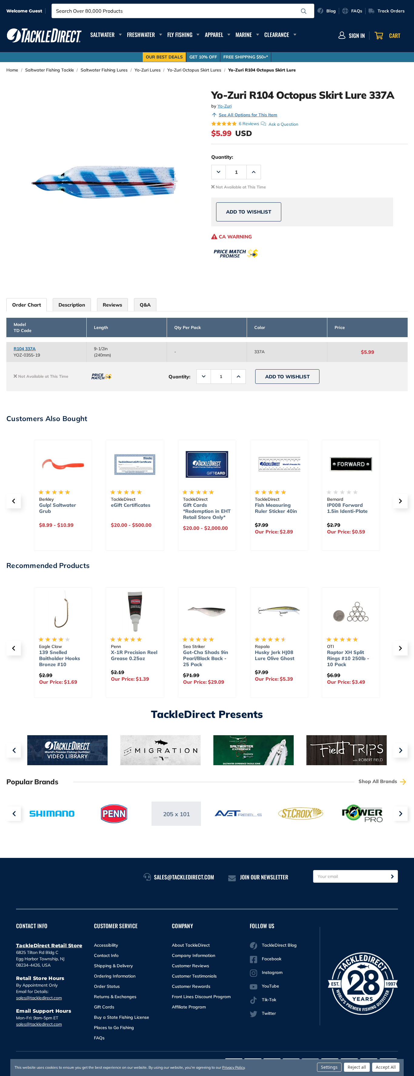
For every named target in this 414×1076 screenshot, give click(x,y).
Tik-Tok (269, 999)
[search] (303, 11)
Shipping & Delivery (113, 965)
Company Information (193, 955)
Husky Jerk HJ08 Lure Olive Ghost (274, 655)
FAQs (99, 1038)
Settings (329, 1067)
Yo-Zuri (225, 106)
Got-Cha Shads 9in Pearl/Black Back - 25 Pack (205, 658)
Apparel (214, 34)
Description (71, 305)
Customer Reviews (190, 965)
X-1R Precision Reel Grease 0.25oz (134, 655)
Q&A (145, 305)
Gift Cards (104, 1007)
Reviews (112, 305)
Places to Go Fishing (114, 1027)
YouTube (270, 986)
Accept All (386, 1067)
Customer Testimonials (194, 976)
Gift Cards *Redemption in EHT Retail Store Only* (207, 511)
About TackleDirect (191, 945)
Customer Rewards (191, 986)
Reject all (357, 1067)
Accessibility (106, 945)
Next (400, 750)
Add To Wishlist (248, 212)
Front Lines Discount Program (201, 996)
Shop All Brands (379, 781)
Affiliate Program (189, 1007)
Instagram (272, 972)
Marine (243, 34)
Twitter (269, 1013)
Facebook (271, 958)
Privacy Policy (233, 1067)
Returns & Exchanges (115, 996)
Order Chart (26, 305)
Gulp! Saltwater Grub (57, 508)
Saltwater (102, 34)
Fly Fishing (179, 34)
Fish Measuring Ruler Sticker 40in (276, 508)
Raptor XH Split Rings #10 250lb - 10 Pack (348, 658)
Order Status (107, 986)
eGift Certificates (130, 505)
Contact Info (106, 955)
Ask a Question (283, 124)
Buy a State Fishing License (121, 1017)
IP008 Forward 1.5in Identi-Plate (347, 508)
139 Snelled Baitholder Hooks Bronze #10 (59, 658)
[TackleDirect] (44, 35)
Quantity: (222, 157)
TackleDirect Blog (279, 945)
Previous (13, 750)
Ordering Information (114, 976)
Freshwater (141, 34)
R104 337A (25, 348)
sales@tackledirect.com (39, 998)
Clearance (276, 34)
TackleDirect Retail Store (49, 945)
